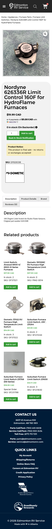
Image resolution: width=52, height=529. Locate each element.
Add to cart (26, 133)
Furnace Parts (25, 17)
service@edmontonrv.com (30, 442)
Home (4, 17)
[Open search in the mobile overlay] (35, 6)
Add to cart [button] (11, 287)
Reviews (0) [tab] (11, 204)
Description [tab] (11, 199)
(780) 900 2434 (25, 431)
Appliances (13, 17)
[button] (4, 6)
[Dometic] (14, 173)
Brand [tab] (44, 199)
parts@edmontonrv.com (29, 439)
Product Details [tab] (28, 199)
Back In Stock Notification (21, 138)
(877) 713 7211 (26, 434)
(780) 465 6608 (25, 428)
